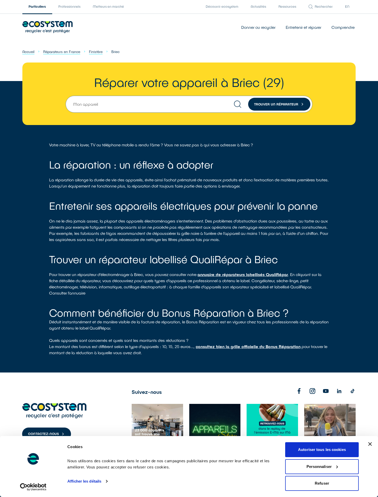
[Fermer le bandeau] (370, 444)
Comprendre (343, 27)
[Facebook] (299, 391)
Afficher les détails (84, 481)
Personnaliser (319, 466)
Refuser (322, 483)
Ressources (287, 6)
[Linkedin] (339, 391)
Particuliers (37, 6)
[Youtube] (326, 391)
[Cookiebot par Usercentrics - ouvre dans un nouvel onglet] (33, 487)
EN (347, 6)
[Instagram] (312, 391)
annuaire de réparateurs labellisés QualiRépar (242, 274)
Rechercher (324, 6)
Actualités (258, 6)
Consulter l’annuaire (67, 292)
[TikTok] (352, 391)
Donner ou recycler (258, 27)
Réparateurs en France (61, 51)
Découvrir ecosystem (222, 6)
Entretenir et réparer (303, 27)
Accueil (28, 51)
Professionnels (69, 6)
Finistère (96, 51)
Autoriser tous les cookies (322, 449)
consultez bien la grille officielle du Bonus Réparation (248, 346)
